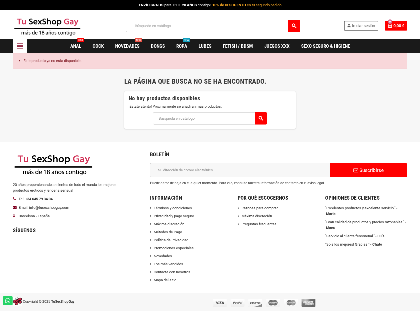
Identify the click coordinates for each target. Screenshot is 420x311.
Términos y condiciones (173, 208)
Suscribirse (371, 170)
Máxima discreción (169, 224)
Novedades (163, 256)
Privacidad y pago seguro (174, 216)
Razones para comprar (259, 208)
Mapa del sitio (165, 280)
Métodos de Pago (168, 232)
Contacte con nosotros (172, 272)
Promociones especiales (174, 248)
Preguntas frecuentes (259, 224)
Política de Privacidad (171, 240)
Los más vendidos (168, 264)
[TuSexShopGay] (47, 25)
